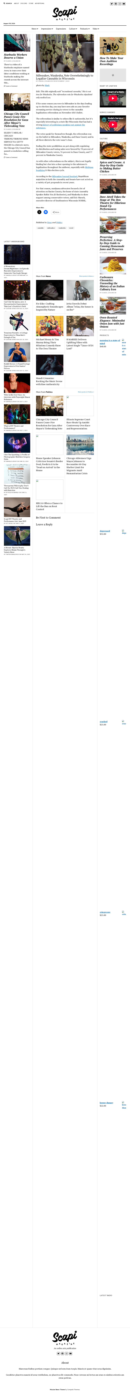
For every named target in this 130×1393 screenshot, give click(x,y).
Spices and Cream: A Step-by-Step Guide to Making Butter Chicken (112, 167)
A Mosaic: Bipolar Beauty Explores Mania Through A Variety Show (14, 549)
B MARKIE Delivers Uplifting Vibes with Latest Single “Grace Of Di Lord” (80, 344)
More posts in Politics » (86, 392)
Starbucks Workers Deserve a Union (15, 56)
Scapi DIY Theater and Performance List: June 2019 (15, 520)
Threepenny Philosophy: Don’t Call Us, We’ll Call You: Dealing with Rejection (16, 488)
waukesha (62, 228)
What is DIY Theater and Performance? (13, 427)
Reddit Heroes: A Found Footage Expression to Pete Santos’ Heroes (17, 366)
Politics (59, 222)
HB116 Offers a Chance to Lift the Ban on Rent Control (49, 506)
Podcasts (84, 28)
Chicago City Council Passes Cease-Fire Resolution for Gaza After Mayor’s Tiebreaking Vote (16, 119)
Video (95, 28)
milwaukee (51, 228)
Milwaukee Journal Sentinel (64, 176)
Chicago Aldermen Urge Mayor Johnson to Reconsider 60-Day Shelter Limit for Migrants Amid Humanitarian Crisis (79, 466)
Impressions (46, 28)
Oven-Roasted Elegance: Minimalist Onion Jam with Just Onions (112, 322)
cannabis (41, 228)
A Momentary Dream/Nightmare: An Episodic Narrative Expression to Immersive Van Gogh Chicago (16, 269)
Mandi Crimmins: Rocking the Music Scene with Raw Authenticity (49, 381)
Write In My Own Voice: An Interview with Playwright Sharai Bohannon (17, 397)
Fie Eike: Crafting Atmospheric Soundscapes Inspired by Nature (49, 306)
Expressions (61, 28)
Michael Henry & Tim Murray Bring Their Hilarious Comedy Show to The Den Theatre (48, 344)
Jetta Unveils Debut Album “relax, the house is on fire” (80, 306)
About (16, 3)
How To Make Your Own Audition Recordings (111, 61)
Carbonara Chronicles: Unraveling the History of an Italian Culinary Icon (112, 283)
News (34, 28)
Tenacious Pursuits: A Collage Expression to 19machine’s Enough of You (16, 335)
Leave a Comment (11, 86)
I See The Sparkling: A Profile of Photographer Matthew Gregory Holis (17, 456)
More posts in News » (86, 276)
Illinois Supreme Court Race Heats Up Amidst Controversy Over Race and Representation (78, 424)
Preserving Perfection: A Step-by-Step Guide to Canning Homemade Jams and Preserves (112, 243)
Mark (47, 85)
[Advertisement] (17, 199)
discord (24, 3)
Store (31, 3)
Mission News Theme (57, 1389)
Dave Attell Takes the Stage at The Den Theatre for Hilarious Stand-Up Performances (113, 202)
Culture (72, 28)
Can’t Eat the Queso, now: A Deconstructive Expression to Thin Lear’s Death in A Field (16, 304)
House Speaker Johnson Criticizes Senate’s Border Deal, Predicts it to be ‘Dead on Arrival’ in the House (49, 464)
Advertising (39, 3)
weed (71, 228)
